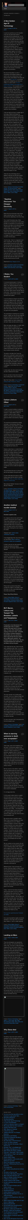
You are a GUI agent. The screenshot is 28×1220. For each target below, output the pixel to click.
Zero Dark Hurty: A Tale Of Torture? (12, 1140)
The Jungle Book (8, 1167)
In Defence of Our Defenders (10, 1179)
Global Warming (15, 493)
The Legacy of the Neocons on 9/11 (12, 1149)
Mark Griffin (6, 406)
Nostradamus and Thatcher (10, 1135)
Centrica (14, 266)
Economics (10, 264)
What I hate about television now (12, 1175)
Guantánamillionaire (9, 1190)
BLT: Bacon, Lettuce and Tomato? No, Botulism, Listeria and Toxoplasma (11, 613)
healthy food (20, 725)
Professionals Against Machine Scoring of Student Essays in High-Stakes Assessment (13, 392)
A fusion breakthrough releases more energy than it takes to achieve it (13, 84)
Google (17, 189)
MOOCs (7, 390)
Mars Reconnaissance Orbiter (12, 1021)
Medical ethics (19, 600)
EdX (12, 386)
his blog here (14, 79)
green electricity (11, 267)
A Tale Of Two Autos (9, 1131)
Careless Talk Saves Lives (10, 1127)
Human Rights (11, 597)
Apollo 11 (6, 1020)
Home (5, 8)
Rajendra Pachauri (19, 495)
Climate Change (19, 491)
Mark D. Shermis (13, 387)
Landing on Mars (10, 935)
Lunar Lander (11, 1020)
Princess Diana (10, 1107)
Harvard (15, 386)
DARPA (5, 189)
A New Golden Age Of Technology (12, 1121)
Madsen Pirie (7, 191)
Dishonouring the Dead (9, 1203)
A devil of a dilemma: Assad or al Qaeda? (14, 1124)
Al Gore (18, 490)
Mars (16, 1020)
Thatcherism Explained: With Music (12, 1137)
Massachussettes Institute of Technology (13, 389)
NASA (19, 1021)
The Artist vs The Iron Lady (10, 1172)
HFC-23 (5, 494)
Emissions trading (8, 493)
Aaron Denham (7, 600)
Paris (5, 1107)
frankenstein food (13, 725)
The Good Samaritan (9, 1119)
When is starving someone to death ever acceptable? (11, 736)
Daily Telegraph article (15, 261)
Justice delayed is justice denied (12, 1192)
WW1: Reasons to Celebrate (10, 1129)
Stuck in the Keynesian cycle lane (12, 1162)
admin (5, 29)
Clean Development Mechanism (13, 490)
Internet (21, 189)
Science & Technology (13, 187)
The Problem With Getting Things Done (13, 1174)
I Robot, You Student (8, 275)
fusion (13, 189)
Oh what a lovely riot (9, 1188)
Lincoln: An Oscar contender (11, 1142)
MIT (4, 390)
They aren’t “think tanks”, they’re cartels (13, 1152)
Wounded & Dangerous (9, 1117)
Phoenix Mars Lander (14, 1023)
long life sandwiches (8, 727)
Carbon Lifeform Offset (9, 1157)
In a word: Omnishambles (10, 1122)
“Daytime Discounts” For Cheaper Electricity (10, 203)
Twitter (9, 192)
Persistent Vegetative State (10, 601)
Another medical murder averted (10, 506)
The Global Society (8, 490)
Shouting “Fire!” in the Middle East (12, 1147)
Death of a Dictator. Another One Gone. (13, 1177)
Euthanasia (13, 600)
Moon (16, 1021)
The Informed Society (12, 188)
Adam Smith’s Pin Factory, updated (12, 1150)
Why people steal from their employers (13, 1126)
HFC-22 (21, 493)
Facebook (10, 189)
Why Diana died (10, 1029)
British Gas (9, 266)
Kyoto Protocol (11, 495)
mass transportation (14, 191)
